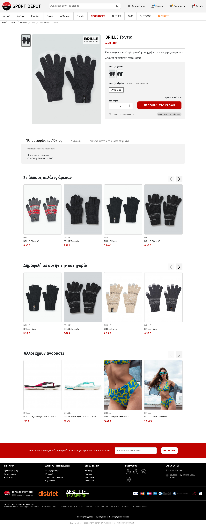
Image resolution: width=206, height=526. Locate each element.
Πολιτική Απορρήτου (85, 517)
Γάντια (33, 22)
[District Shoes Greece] (48, 493)
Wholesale (89, 481)
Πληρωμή (49, 474)
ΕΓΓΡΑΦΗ (169, 450)
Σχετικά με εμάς (11, 470)
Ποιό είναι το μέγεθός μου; (138, 83)
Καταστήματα (10, 474)
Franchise (89, 477)
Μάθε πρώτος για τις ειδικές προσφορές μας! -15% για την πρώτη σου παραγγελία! (69, 450)
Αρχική (6, 16)
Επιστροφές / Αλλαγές (54, 477)
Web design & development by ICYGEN (119, 523)
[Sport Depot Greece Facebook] (136, 472)
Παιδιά (50, 16)
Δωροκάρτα (50, 481)
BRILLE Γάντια (110, 241)
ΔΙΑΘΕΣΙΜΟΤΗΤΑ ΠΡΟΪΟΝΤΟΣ (169, 114)
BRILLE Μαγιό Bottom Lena (116, 417)
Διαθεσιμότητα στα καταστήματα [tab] (109, 141)
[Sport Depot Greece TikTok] (128, 479)
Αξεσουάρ (23, 22)
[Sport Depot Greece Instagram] (128, 472)
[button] (170, 178)
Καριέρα (88, 474)
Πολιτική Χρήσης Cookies (119, 517)
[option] (26, 40)
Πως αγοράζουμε (52, 470)
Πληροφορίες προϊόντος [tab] (44, 141)
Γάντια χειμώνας (44, 22)
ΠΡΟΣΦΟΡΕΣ (98, 16)
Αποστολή (8, 477)
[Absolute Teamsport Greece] (77, 493)
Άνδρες (20, 16)
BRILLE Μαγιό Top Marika (155, 417)
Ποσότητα (113, 101)
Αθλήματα (65, 16)
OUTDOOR (145, 16)
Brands (80, 16)
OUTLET (116, 16)
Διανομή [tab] (76, 141)
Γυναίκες (35, 16)
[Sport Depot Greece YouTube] (143, 472)
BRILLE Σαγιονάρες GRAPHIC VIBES (39, 417)
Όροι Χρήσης (101, 517)
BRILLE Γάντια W (31, 241)
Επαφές (88, 470)
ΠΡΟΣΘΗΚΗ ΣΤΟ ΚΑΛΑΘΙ (159, 105)
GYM (130, 16)
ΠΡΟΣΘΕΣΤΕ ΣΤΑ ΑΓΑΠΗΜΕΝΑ (123, 114)
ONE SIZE (116, 90)
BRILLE (112, 37)
